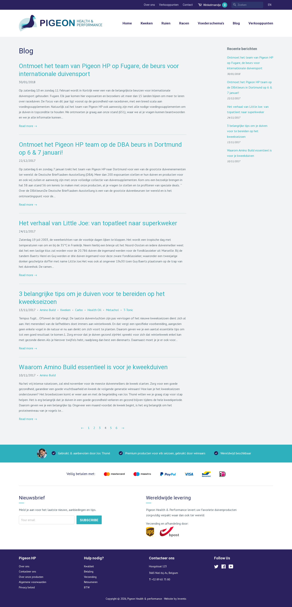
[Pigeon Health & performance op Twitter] (216, 567)
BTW (87, 587)
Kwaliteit (89, 566)
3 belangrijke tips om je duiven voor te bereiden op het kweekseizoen (247, 131)
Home (127, 23)
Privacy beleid (27, 587)
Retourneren (91, 582)
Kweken (147, 23)
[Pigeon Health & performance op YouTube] (231, 567)
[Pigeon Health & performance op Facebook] (223, 567)
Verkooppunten (169, 4)
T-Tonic (128, 310)
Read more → (28, 126)
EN (269, 4)
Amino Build (48, 310)
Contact (188, 4)
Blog (236, 23)
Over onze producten (31, 577)
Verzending (90, 577)
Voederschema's (211, 23)
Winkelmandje (214, 5)
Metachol (112, 310)
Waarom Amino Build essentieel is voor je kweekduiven (93, 367)
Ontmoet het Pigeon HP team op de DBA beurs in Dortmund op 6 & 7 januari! (249, 87)
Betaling (88, 571)
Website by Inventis (175, 598)
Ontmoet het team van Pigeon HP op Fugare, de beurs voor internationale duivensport (250, 62)
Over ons (149, 4)
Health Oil (94, 310)
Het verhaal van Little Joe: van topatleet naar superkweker (98, 223)
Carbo (79, 310)
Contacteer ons (27, 571)
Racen (184, 23)
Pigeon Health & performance (144, 598)
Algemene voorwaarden (32, 582)
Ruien (165, 23)
